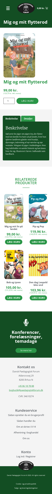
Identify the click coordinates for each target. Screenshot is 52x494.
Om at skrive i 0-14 (26, 426)
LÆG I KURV (27, 100)
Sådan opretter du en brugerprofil (26, 415)
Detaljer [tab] (28, 118)
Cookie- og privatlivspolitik (26, 484)
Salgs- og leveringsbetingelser (26, 488)
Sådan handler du (26, 420)
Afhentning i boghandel (26, 432)
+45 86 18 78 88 (26, 386)
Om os (26, 438)
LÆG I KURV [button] (13, 241)
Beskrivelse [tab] (11, 118)
